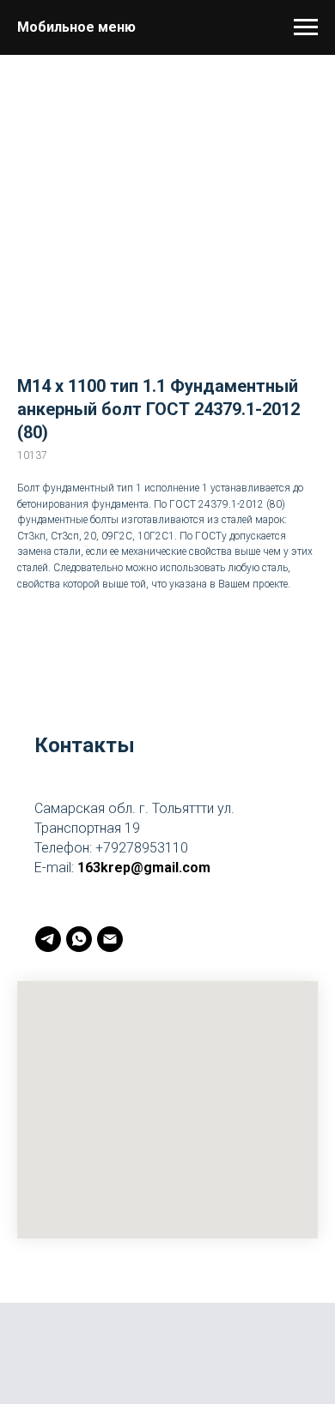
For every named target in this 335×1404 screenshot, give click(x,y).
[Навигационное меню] (306, 27)
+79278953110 (141, 848)
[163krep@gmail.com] (110, 939)
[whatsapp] (79, 939)
